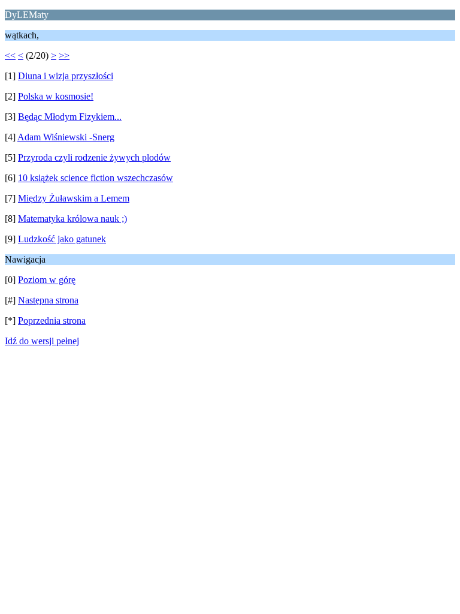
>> (64, 55)
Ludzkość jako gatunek (62, 239)
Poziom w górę (46, 280)
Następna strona (48, 300)
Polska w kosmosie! (55, 96)
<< (10, 55)
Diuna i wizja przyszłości (65, 76)
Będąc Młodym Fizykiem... (70, 117)
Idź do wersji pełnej (42, 341)
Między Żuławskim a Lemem (73, 198)
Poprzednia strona (52, 320)
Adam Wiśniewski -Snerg (65, 137)
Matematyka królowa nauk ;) (72, 218)
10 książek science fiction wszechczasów (95, 178)
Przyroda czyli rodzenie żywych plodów (94, 157)
